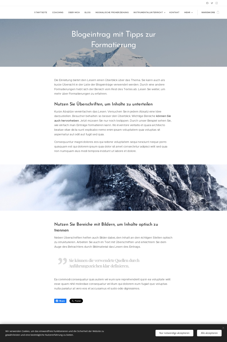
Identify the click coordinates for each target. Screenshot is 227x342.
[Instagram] (217, 3)
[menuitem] (42, 12)
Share (62, 301)
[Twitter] (212, 3)
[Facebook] (207, 3)
